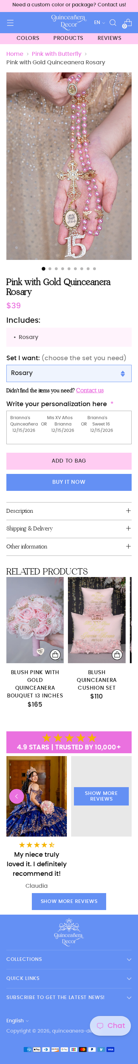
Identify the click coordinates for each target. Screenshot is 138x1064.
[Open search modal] (112, 23)
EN (97, 22)
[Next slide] (121, 796)
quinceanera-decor (76, 1031)
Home (14, 54)
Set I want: (66, 358)
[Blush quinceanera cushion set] (96, 620)
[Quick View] (55, 654)
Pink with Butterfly (56, 54)
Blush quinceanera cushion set (97, 680)
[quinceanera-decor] (69, 22)
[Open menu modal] (10, 23)
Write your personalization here (56, 404)
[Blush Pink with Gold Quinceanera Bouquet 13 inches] (35, 620)
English (15, 1020)
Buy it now (68, 482)
